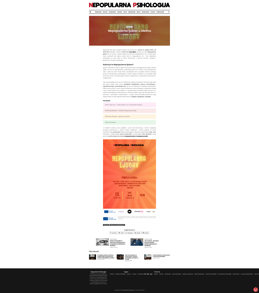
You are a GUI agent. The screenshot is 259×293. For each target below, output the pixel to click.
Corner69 (148, 96)
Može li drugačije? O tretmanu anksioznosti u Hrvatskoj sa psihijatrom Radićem (117, 243)
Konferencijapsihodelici (247, 274)
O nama (152, 12)
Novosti (105, 12)
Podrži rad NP (160, 12)
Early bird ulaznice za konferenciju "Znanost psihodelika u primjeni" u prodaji (131, 257)
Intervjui (119, 12)
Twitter (122, 233)
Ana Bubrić (125, 34)
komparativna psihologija (224, 274)
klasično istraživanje (187, 274)
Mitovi (138, 12)
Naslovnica (98, 12)
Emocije (134, 274)
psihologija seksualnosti (117, 225)
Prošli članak (113, 239)
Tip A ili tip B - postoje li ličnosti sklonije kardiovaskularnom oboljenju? (151, 243)
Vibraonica (140, 96)
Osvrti (125, 12)
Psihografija (131, 12)
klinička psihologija (199, 274)
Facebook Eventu (130, 136)
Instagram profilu (142, 136)
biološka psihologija (120, 274)
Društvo (129, 274)
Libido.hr (134, 96)
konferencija (236, 274)
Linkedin (138, 233)
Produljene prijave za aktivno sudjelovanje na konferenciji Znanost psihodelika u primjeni (105, 256)
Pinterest (146, 233)
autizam (112, 274)
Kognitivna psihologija (211, 274)
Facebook (114, 233)
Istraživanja (112, 12)
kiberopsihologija (176, 274)
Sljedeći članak (148, 239)
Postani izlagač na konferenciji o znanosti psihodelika (161, 255)
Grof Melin (132, 52)
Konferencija (145, 12)
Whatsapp (130, 233)
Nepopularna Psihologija (128, 290)
